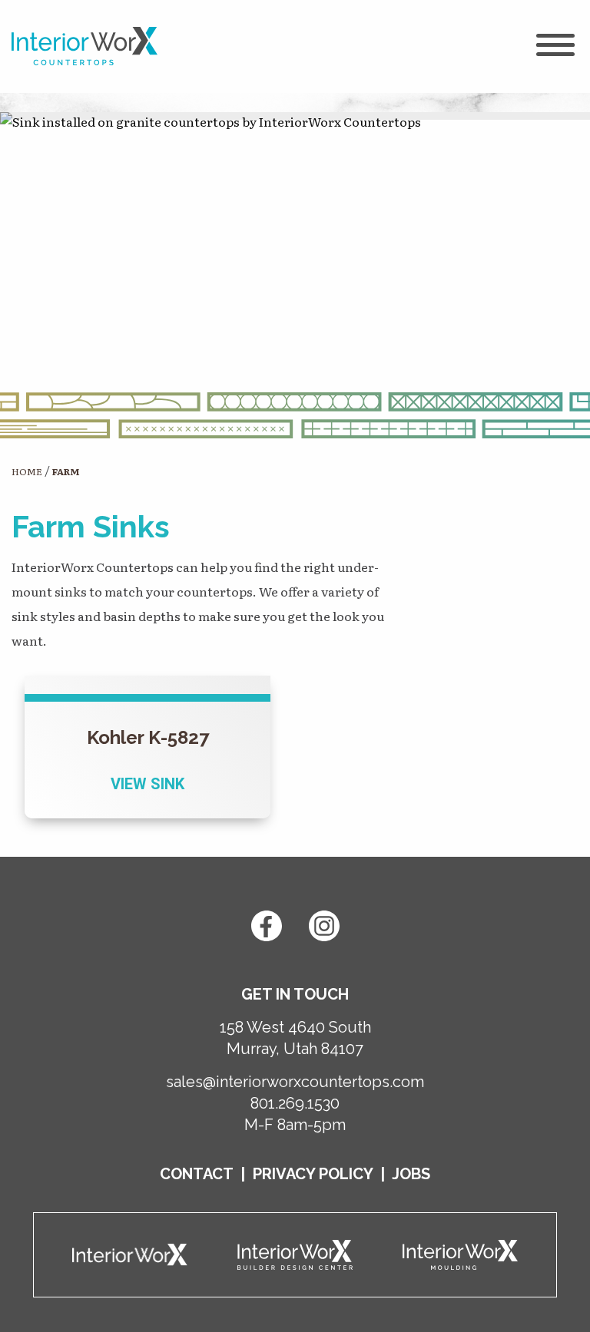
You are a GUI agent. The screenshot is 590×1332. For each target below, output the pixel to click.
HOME (27, 471)
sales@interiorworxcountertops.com (295, 1082)
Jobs (411, 1174)
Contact (196, 1174)
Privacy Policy (313, 1174)
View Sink (147, 784)
